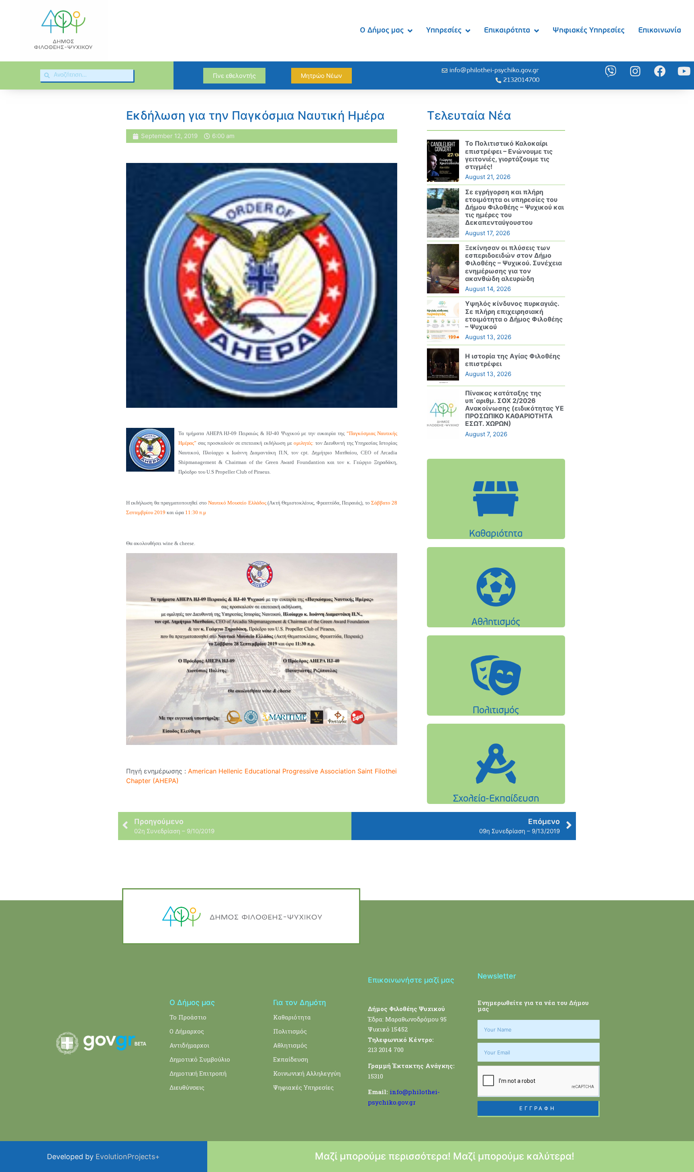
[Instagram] (635, 71)
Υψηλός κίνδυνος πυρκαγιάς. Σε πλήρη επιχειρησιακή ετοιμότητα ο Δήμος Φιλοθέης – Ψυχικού (514, 315)
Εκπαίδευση (290, 1059)
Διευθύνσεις (186, 1087)
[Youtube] (684, 71)
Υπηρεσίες (443, 31)
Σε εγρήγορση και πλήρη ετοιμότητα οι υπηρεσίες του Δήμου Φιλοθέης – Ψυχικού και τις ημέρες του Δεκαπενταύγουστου (514, 207)
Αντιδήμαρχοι (189, 1045)
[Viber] (610, 71)
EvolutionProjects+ (128, 1156)
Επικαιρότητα (507, 31)
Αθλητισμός (290, 1045)
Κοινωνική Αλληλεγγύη (307, 1073)
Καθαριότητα (292, 1017)
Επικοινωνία (659, 31)
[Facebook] (659, 71)
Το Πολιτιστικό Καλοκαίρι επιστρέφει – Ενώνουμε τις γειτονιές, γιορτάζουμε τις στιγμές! (509, 155)
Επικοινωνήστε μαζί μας (411, 980)
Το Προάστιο (187, 1017)
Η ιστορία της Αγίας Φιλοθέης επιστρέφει (512, 360)
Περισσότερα (496, 519)
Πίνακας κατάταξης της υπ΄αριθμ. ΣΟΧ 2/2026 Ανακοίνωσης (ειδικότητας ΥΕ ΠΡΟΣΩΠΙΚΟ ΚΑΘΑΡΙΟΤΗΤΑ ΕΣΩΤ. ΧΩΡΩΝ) (514, 408)
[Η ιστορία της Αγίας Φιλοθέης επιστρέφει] (443, 365)
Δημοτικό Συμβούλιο (199, 1059)
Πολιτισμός (290, 1031)
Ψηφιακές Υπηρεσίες (589, 31)
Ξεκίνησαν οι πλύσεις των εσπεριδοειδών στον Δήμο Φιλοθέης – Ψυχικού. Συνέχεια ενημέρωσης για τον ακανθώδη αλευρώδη (513, 263)
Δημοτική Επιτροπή (198, 1073)
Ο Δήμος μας (382, 31)
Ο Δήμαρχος (186, 1031)
